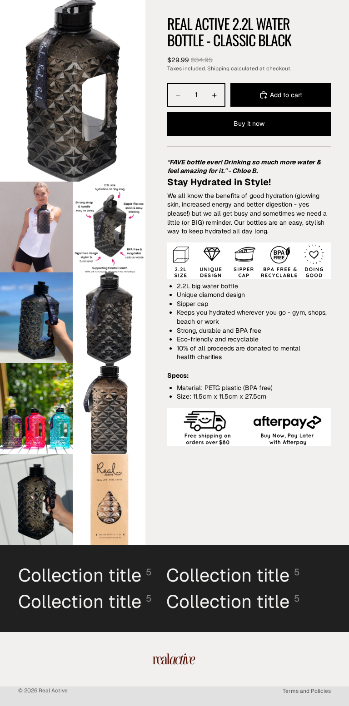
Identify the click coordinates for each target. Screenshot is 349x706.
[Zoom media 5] (109, 317)
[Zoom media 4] (36, 317)
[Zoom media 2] (36, 227)
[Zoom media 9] (109, 499)
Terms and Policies (307, 691)
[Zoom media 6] (36, 408)
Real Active (53, 690)
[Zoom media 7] (109, 408)
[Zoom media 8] (36, 499)
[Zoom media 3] (109, 227)
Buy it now (249, 123)
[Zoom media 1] (72, 91)
